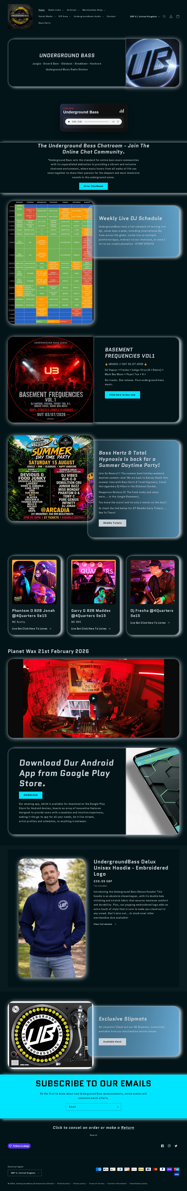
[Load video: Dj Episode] (93, 698)
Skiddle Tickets (112, 523)
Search (93, 1135)
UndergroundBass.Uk (25, 1183)
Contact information (117, 1183)
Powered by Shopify (45, 1183)
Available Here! (112, 1041)
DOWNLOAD (31, 795)
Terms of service (96, 1183)
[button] (55, 10)
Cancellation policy (138, 1183)
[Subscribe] (117, 1106)
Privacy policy (79, 1183)
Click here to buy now (122, 394)
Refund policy (63, 1183)
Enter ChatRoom (93, 186)
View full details (103, 924)
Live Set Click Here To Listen (29, 628)
